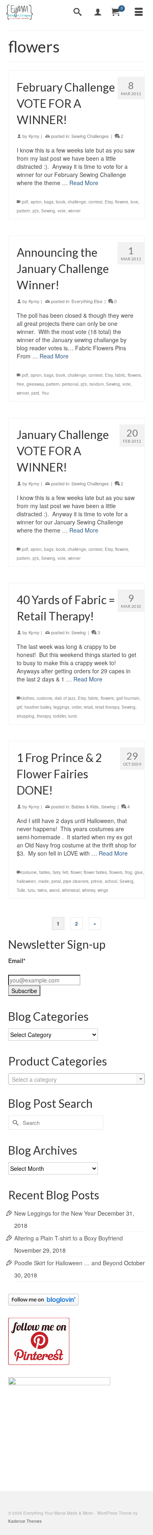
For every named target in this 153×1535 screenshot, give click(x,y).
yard (35, 393)
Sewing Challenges (90, 136)
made (43, 881)
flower (76, 872)
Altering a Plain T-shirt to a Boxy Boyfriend (68, 1238)
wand (54, 890)
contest (95, 202)
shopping (25, 716)
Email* (16, 960)
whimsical (71, 890)
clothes (27, 698)
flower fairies (95, 872)
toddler (59, 716)
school (111, 881)
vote (62, 211)
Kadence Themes (25, 1521)
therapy (44, 716)
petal (56, 881)
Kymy (34, 136)
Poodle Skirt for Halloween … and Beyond (68, 1263)
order (76, 707)
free (20, 384)
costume (29, 872)
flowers (121, 202)
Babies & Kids (85, 806)
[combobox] (76, 1079)
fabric (120, 375)
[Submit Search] (14, 1123)
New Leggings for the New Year (55, 1213)
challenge (77, 202)
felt (65, 872)
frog (128, 872)
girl (19, 707)
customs (44, 698)
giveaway (35, 384)
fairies (44, 872)
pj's (36, 211)
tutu (31, 890)
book (60, 202)
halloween (26, 881)
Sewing (48, 211)
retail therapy (107, 707)
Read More (83, 183)
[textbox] (76, 1079)
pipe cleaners (76, 881)
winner (74, 211)
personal (70, 384)
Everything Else (86, 301)
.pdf (24, 202)
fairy (56, 872)
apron (36, 202)
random (96, 384)
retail (88, 707)
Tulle (21, 890)
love (134, 202)
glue (139, 872)
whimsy (88, 890)
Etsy (109, 202)
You (45, 393)
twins (42, 890)
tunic (72, 716)
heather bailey (37, 707)
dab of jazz (65, 698)
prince (96, 881)
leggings (61, 707)
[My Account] (98, 12)
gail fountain (128, 698)
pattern (23, 211)
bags (48, 202)
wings (103, 890)
